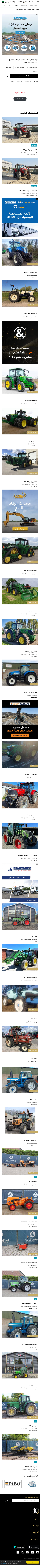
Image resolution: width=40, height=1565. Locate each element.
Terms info (3, 1563)
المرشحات (23, 76)
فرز (6, 76)
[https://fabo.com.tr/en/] (23, 1484)
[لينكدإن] (36, 1552)
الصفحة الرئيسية (33, 5)
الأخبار (10, 5)
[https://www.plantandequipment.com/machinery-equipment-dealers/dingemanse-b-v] (20, 883)
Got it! (32, 1562)
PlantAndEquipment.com (29, 1558)
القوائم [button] (12, 81)
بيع (5, 5)
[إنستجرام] (21, 1552)
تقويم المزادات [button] (28, 81)
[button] (20, 1519)
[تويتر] (31, 1552)
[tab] (36, 81)
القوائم (16, 5)
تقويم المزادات (24, 5)
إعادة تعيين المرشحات (20, 99)
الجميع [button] (36, 81)
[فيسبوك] (26, 1552)
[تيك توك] (17, 1552)
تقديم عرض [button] (19, 81)
